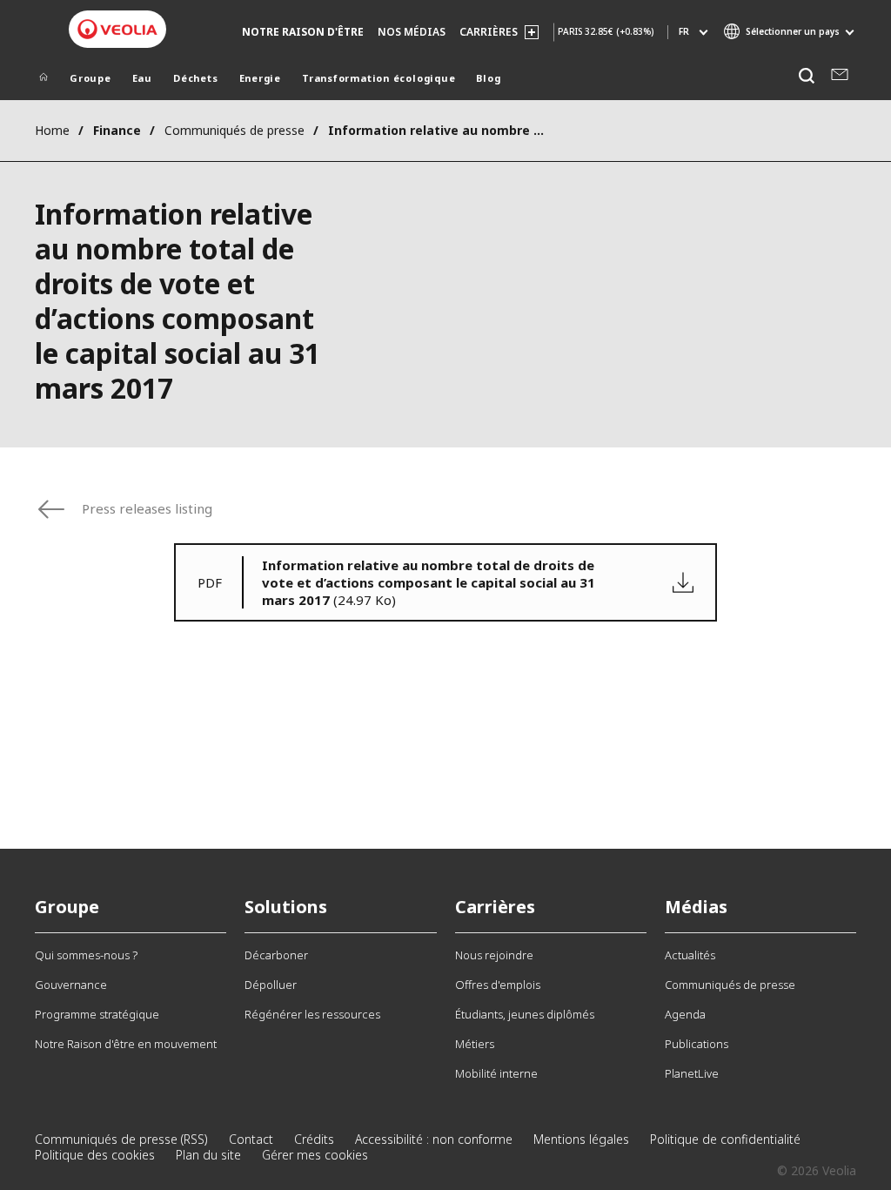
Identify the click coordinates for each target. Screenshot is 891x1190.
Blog (488, 77)
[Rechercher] (806, 76)
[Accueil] (43, 80)
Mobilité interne (496, 1073)
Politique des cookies (95, 1154)
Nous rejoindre (494, 955)
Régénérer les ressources (312, 1014)
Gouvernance (71, 984)
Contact (251, 1139)
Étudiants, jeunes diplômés (524, 1014)
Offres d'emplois (497, 984)
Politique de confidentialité (725, 1139)
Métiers (474, 1044)
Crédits (314, 1139)
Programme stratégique (97, 1014)
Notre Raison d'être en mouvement (126, 1044)
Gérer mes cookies (315, 1154)
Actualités (690, 955)
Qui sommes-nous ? (86, 955)
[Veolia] (117, 29)
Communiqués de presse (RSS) (121, 1139)
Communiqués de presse (234, 130)
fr (684, 31)
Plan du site (208, 1154)
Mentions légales (581, 1139)
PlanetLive (692, 1073)
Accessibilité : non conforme (433, 1139)
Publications (696, 1044)
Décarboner (276, 955)
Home (52, 130)
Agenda (685, 1014)
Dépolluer (271, 984)
